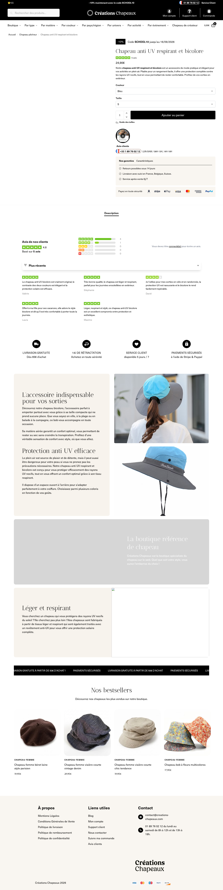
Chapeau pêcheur (28, 34)
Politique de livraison (50, 827)
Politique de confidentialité (54, 838)
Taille (119, 98)
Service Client (208, 2)
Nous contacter (97, 832)
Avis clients (95, 844)
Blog (90, 815)
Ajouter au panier (173, 115)
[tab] (126, 161)
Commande (209, 15)
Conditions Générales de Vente (56, 821)
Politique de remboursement (55, 832)
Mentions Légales (48, 815)
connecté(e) (175, 246)
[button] (126, 113)
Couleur (120, 85)
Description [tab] (111, 213)
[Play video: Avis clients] (123, 136)
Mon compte (169, 15)
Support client (189, 15)
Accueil (12, 34)
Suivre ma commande (101, 838)
